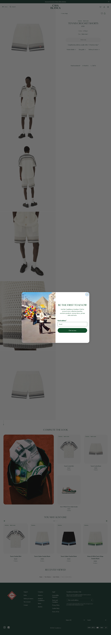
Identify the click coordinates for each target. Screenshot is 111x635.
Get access (72, 330)
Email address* (62, 320)
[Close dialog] (87, 294)
